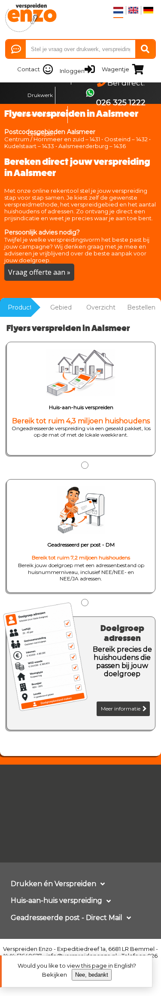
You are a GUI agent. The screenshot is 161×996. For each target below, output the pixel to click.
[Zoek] (145, 49)
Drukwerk (40, 95)
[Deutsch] (148, 10)
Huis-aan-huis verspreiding (56, 900)
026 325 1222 (121, 102)
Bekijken (54, 974)
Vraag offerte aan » (39, 272)
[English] (133, 10)
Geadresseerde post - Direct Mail (66, 918)
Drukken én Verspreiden (53, 884)
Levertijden (41, 134)
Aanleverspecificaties (40, 114)
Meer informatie (121, 708)
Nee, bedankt (91, 975)
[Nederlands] (118, 10)
